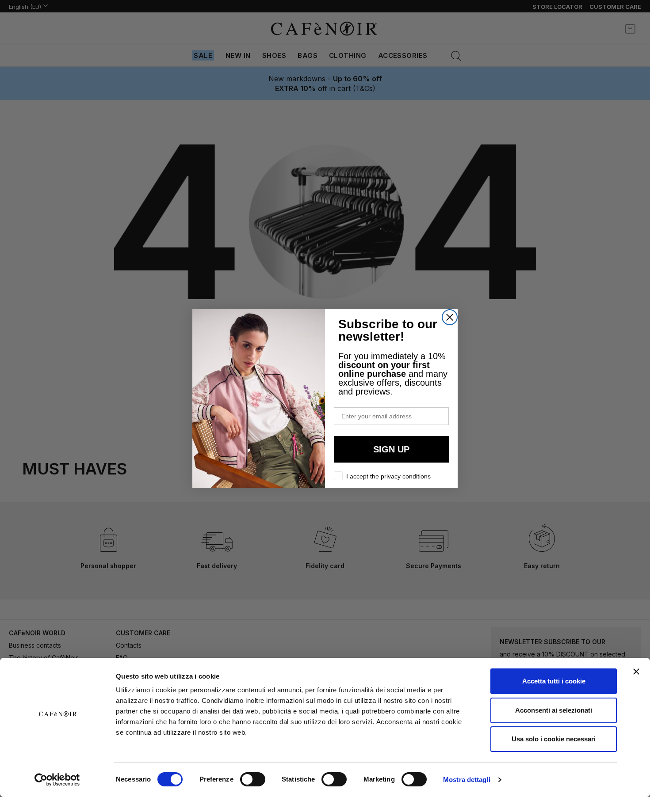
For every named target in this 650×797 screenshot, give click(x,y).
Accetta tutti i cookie (553, 681)
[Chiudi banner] (636, 671)
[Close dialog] (450, 317)
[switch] (252, 780)
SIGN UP (391, 449)
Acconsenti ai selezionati (553, 710)
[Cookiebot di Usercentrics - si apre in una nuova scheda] (57, 779)
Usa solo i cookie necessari (554, 739)
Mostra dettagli (466, 779)
